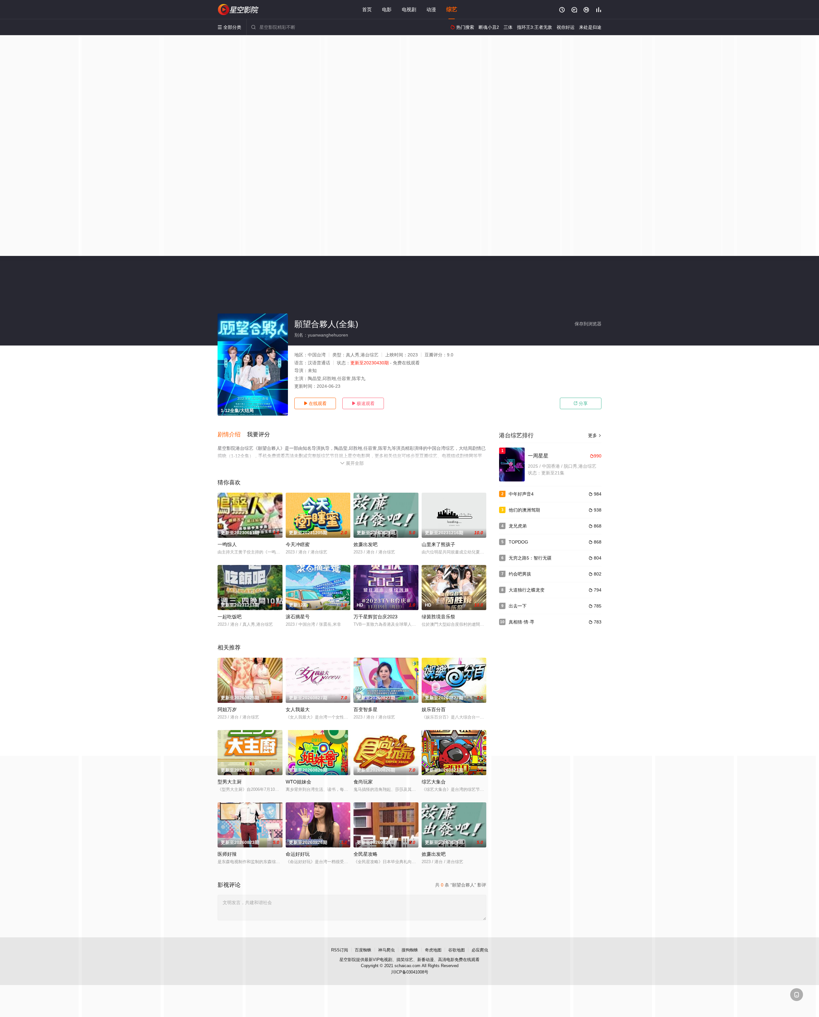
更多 (594, 435)
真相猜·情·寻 (521, 621)
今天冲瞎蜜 (298, 544)
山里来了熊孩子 (438, 544)
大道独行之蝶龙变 (527, 589)
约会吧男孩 (520, 573)
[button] (232, 435)
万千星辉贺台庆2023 (375, 616)
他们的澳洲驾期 (524, 509)
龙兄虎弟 (518, 525)
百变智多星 (366, 709)
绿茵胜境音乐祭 (438, 616)
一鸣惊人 (227, 544)
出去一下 (518, 605)
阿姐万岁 (227, 709)
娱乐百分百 (434, 709)
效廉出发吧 (366, 544)
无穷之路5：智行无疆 (530, 557)
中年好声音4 (521, 494)
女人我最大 (298, 709)
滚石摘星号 (298, 616)
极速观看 (363, 403)
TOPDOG (518, 541)
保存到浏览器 (588, 323)
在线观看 (315, 403)
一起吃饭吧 (230, 616)
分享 (581, 403)
